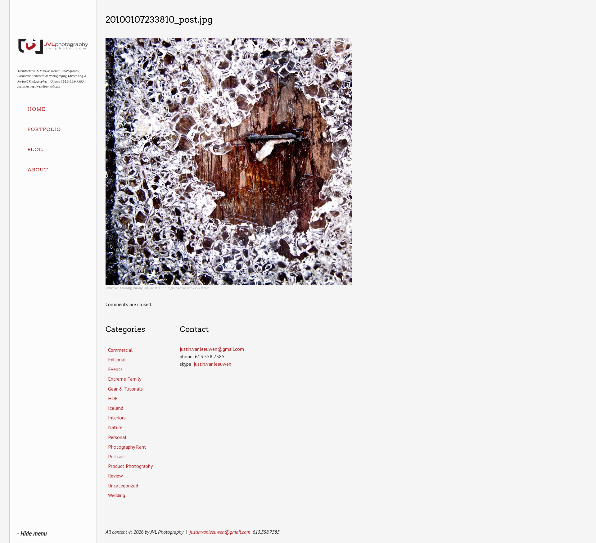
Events (115, 369)
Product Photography (130, 466)
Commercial (120, 350)
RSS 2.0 (197, 288)
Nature (115, 427)
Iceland (115, 408)
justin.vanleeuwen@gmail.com (220, 532)
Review (115, 476)
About (37, 170)
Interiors (117, 417)
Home (36, 109)
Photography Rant (127, 447)
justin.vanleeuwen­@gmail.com (212, 349)
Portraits (117, 456)
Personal (117, 437)
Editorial (117, 359)
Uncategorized (123, 485)
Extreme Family (124, 379)
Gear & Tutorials (125, 389)
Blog (35, 149)
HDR (113, 398)
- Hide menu (32, 533)
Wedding (116, 495)
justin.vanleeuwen (212, 364)
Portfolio (44, 129)
